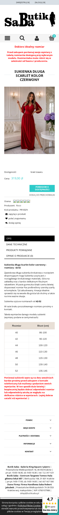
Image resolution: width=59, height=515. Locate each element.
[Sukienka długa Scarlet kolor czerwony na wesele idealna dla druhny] (29, 120)
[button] (7, 38)
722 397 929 (48, 472)
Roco (18, 205)
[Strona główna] (29, 19)
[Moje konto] (37, 38)
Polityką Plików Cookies (29, 505)
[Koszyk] (51, 38)
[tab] (29, 238)
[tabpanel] (29, 332)
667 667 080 (48, 481)
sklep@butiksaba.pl (29, 493)
